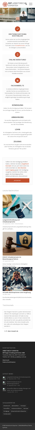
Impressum (6, 358)
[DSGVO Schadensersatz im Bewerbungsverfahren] (17, 244)
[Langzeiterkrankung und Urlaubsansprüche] (17, 206)
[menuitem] (25, 4)
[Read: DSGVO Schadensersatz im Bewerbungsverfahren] (4, 380)
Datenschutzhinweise (9, 360)
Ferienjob (23, 403)
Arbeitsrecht (7, 403)
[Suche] (25, 4)
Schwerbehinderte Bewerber (18, 409)
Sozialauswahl (7, 411)
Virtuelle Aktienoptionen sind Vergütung (17, 292)
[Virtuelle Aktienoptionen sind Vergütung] (17, 279)
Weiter (29, 235)
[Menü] (29, 4)
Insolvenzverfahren (16, 406)
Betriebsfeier (15, 403)
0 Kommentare (19, 224)
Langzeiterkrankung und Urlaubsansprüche (11, 221)
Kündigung (6, 409)
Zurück (5, 235)
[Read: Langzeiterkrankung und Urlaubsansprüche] (4, 376)
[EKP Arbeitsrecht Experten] (14, 4)
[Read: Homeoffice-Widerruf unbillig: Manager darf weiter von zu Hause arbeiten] (4, 387)
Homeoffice (7, 406)
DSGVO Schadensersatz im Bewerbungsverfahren (12, 258)
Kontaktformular (20, 45)
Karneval (26, 406)
